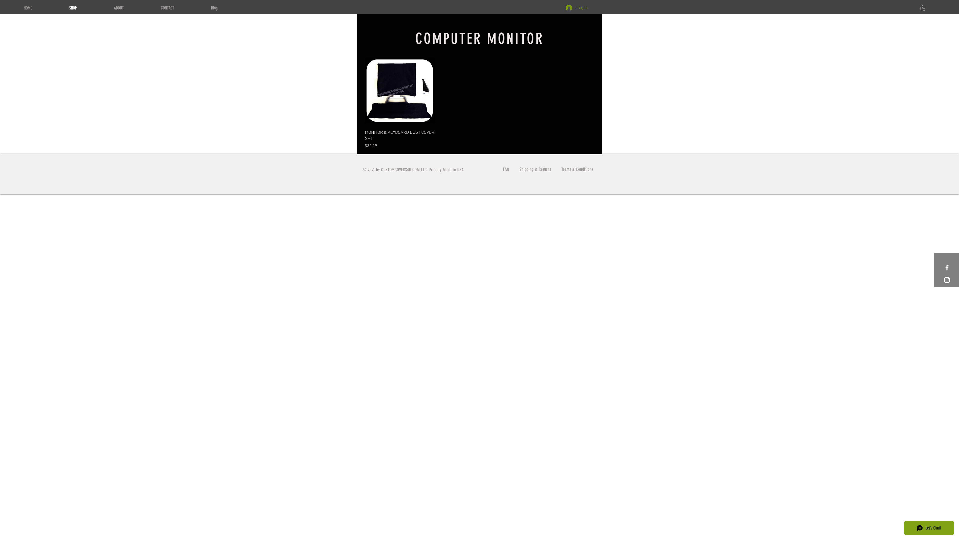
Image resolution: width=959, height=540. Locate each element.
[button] (922, 8)
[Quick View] (399, 90)
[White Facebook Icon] (947, 267)
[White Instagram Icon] (947, 280)
